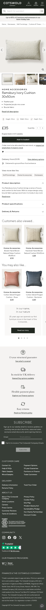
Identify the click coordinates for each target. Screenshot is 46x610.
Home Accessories (25, 175)
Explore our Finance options (23, 396)
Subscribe (23, 450)
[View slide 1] (18, 338)
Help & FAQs (7, 468)
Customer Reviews (9, 511)
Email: (6, 437)
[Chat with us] (42, 606)
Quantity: (31, 128)
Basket (36, 5)
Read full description (10, 112)
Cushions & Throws (35, 24)
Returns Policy (7, 488)
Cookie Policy (29, 500)
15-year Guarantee (31, 468)
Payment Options (30, 465)
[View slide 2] (21, 338)
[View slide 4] (27, 338)
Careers (5, 505)
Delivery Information (10, 485)
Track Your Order (30, 485)
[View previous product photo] (2, 50)
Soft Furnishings (22, 24)
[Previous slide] (4, 234)
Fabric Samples (7, 471)
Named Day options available (23, 378)
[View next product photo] (44, 50)
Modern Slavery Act (31, 506)
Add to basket (23, 139)
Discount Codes (30, 515)
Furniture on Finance (32, 471)
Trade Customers (30, 475)
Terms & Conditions (9, 514)
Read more (6, 197)
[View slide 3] (24, 338)
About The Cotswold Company (10, 498)
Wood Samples (7, 475)
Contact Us (6, 465)
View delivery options (36, 159)
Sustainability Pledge (32, 509)
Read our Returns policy (23, 413)
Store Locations (8, 502)
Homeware (11, 24)
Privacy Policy (29, 497)
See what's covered (23, 361)
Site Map (27, 503)
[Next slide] (42, 234)
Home (4, 24)
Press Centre (7, 508)
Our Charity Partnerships (33, 512)
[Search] (42, 11)
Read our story (23, 330)
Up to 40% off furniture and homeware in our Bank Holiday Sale (23, 19)
